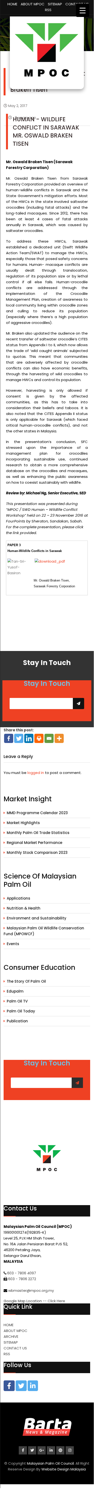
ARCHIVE (11, 1336)
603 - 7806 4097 (21, 1273)
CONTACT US (15, 1348)
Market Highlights (23, 822)
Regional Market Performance (34, 842)
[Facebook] (8, 738)
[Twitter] (18, 738)
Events (13, 943)
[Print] (39, 738)
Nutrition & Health (23, 908)
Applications (18, 898)
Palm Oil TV (17, 1001)
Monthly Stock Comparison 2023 (37, 852)
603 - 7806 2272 (22, 1278)
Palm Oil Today (21, 1011)
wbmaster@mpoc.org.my (31, 1290)
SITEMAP (55, 4)
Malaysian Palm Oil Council (50, 1463)
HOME (12, 4)
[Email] (49, 738)
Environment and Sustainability (36, 918)
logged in (35, 772)
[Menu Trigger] (82, 10)
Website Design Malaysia (63, 1469)
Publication (17, 1021)
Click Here (56, 1300)
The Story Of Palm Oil (26, 981)
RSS (48, 9)
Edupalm (15, 991)
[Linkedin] (28, 738)
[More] (59, 738)
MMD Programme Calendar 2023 (37, 812)
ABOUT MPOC (32, 4)
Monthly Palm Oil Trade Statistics (38, 832)
